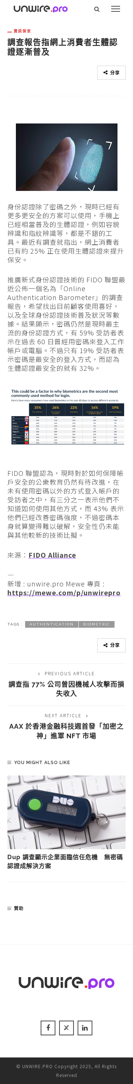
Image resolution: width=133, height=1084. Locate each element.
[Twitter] (66, 1028)
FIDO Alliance (52, 555)
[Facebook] (48, 1028)
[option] (66, 823)
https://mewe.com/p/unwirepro (64, 592)
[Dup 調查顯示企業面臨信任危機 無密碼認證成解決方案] (66, 812)
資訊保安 (22, 31)
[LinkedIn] (85, 1028)
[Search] (97, 9)
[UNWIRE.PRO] (40, 8)
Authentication (52, 624)
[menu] (115, 8)
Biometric (96, 624)
